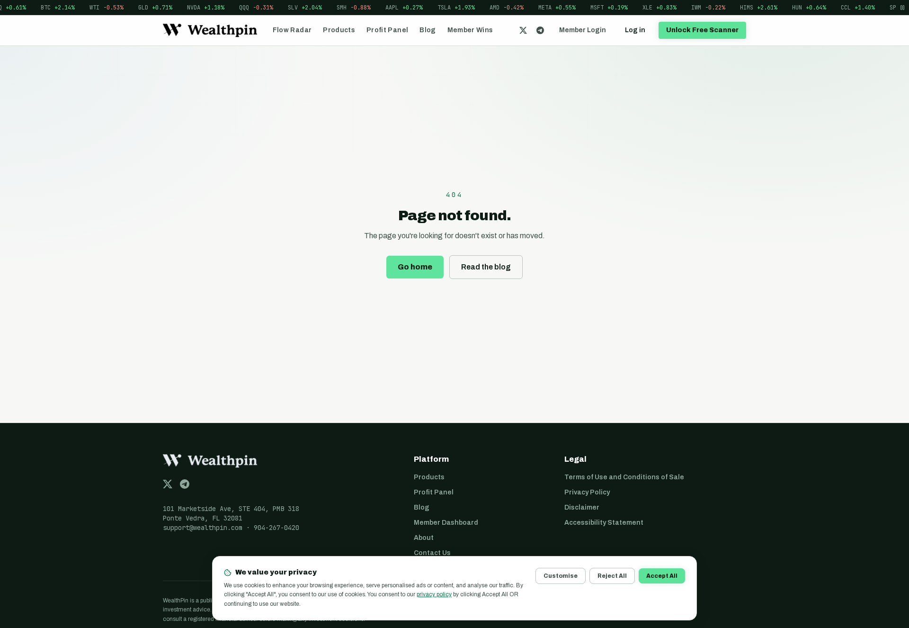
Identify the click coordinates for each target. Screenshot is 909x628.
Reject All (612, 576)
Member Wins (470, 30)
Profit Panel (387, 30)
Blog (427, 30)
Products (339, 30)
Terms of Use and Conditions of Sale (624, 477)
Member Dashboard (446, 522)
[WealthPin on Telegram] (540, 30)
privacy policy (434, 594)
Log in (635, 30)
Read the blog (486, 267)
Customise (561, 576)
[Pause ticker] (902, 7)
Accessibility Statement (603, 522)
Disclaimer (581, 507)
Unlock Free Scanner (702, 30)
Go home (415, 267)
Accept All (661, 576)
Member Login (582, 30)
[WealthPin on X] (523, 30)
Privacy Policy (587, 492)
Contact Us (432, 552)
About (424, 537)
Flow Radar (292, 30)
